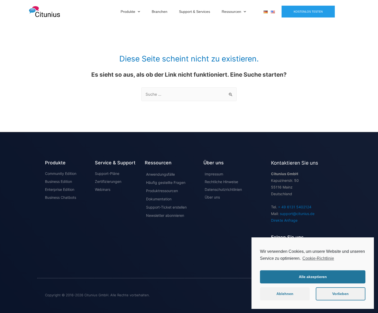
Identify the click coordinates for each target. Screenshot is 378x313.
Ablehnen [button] (284, 294)
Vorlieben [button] (340, 294)
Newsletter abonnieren (165, 215)
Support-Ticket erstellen (166, 207)
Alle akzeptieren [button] (313, 277)
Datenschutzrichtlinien (223, 189)
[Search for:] (189, 94)
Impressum (214, 174)
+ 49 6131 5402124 (294, 207)
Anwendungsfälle (160, 174)
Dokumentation (159, 199)
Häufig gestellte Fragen (165, 182)
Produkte (128, 12)
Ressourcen (231, 12)
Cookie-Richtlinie (318, 258)
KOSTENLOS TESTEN (308, 11)
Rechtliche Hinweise (221, 182)
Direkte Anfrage (284, 220)
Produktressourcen (162, 191)
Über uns (212, 197)
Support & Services (194, 12)
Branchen (159, 12)
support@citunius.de (297, 213)
